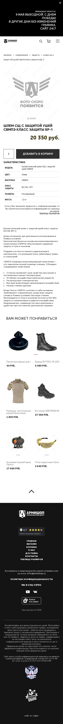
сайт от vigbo (31, 716)
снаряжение (21, 55)
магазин (7, 55)
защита (35, 55)
